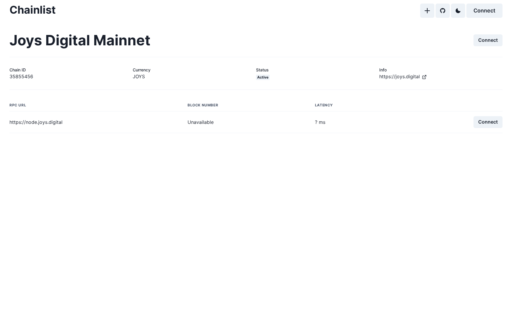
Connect (484, 10)
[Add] (427, 11)
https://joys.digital (399, 76)
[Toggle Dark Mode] (458, 11)
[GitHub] (443, 11)
